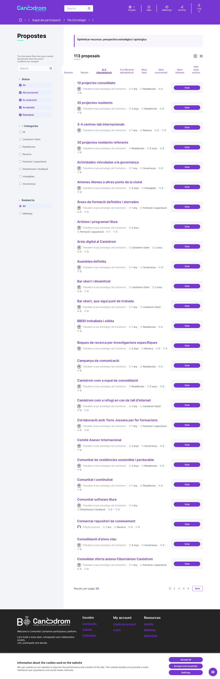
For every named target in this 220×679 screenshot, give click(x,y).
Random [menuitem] (68, 72)
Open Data (150, 635)
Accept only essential (185, 666)
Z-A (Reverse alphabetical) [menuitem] (127, 71)
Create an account (124, 624)
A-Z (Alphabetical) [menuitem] (104, 71)
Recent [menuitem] (84, 72)
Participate (89, 635)
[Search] (89, 8)
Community (89, 623)
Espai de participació (46, 20)
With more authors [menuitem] (196, 69)
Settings (185, 672)
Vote (192, 88)
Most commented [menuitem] (161, 71)
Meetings (150, 629)
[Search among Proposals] (50, 68)
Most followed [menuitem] (179, 71)
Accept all (185, 659)
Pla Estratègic (76, 20)
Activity (87, 629)
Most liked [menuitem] (144, 71)
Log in (117, 629)
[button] (24, 79)
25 (97, 588)
